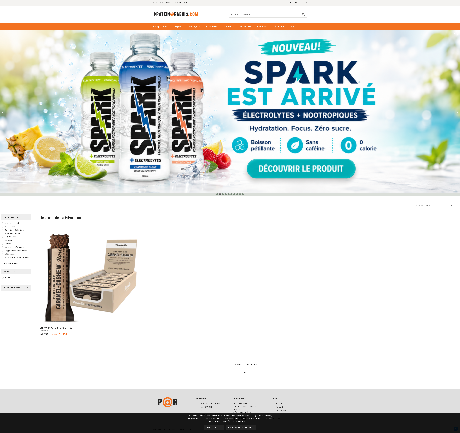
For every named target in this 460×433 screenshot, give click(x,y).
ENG (290, 3)
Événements (263, 26)
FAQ (291, 26)
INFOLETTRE (281, 403)
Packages (195, 26)
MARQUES (16, 271)
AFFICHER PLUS (11, 263)
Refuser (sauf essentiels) (240, 427)
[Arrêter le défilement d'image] (456, 33)
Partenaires (245, 26)
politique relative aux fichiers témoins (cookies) (229, 421)
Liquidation (228, 26)
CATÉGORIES (11, 217)
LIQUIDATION (206, 407)
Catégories (160, 26)
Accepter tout (214, 427)
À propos (279, 26)
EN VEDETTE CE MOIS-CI (210, 403)
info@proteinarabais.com (244, 412)
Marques (178, 26)
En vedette (211, 26)
